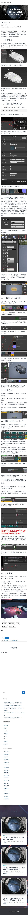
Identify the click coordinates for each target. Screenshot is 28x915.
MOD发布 (6, 725)
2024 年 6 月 (6, 759)
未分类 (5, 736)
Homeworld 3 (7, 640)
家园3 (14, 640)
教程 (17, 640)
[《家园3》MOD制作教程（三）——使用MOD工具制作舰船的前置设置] (14, 855)
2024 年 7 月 (6, 757)
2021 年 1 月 (6, 780)
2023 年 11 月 (7, 764)
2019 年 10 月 (7, 793)
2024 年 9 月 (6, 754)
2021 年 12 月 (7, 778)
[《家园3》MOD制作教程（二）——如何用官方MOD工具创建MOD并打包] (14, 885)
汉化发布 (6, 738)
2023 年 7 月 (6, 770)
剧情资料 (6, 728)
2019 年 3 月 (6, 798)
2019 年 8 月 (6, 796)
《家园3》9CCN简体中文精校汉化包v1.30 (12, 702)
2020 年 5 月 (6, 783)
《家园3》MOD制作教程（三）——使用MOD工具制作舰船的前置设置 (14, 868)
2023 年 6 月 (6, 772)
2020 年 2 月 (6, 788)
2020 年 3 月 (6, 785)
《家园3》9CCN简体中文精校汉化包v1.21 (12, 705)
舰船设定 (6, 741)
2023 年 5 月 (6, 775)
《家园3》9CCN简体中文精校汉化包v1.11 (12, 717)
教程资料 (6, 733)
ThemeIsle (15, 911)
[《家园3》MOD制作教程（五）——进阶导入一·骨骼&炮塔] (14, 824)
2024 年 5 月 (6, 762)
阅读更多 (5, 842)
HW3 (11, 640)
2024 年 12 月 (7, 751)
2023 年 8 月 (6, 767)
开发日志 (6, 730)
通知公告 (6, 744)
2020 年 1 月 (6, 791)
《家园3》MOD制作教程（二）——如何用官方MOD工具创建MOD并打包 (14, 899)
